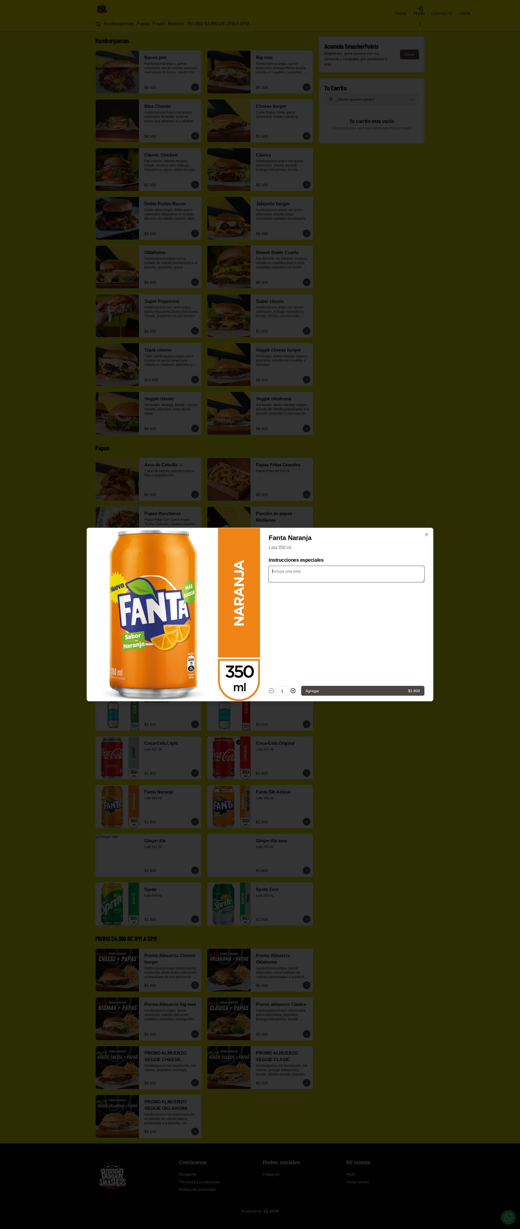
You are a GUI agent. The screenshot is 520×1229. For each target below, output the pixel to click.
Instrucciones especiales (296, 560)
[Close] (426, 534)
